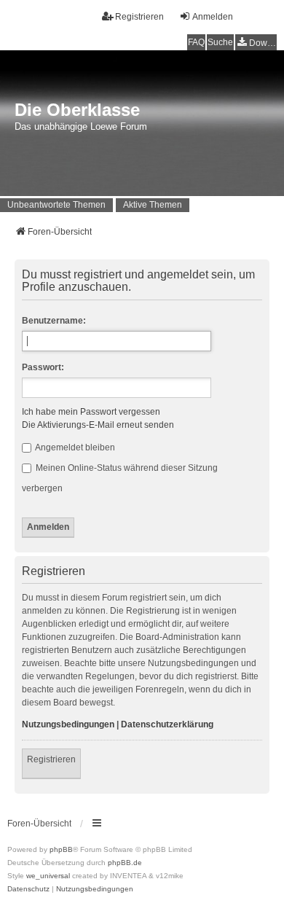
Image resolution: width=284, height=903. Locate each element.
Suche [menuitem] (220, 42)
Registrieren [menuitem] (139, 17)
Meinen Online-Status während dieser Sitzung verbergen (120, 478)
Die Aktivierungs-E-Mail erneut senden (98, 425)
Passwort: (43, 367)
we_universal (48, 876)
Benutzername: (54, 321)
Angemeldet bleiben (74, 447)
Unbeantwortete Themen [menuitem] (56, 205)
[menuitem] (256, 42)
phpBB (61, 849)
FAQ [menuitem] (196, 42)
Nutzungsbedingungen (68, 724)
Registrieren (51, 759)
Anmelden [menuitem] (212, 17)
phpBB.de (125, 863)
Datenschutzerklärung (167, 724)
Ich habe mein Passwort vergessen (91, 412)
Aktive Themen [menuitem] (152, 205)
